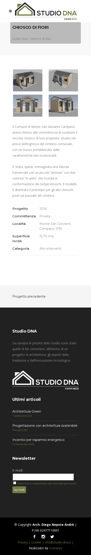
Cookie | (38, 542)
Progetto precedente (29, 296)
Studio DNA (19, 38)
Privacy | (24, 542)
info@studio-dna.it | (59, 542)
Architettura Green (26, 411)
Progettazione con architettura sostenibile (45, 426)
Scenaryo (55, 548)
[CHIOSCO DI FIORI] (45, 93)
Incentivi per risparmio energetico (38, 440)
